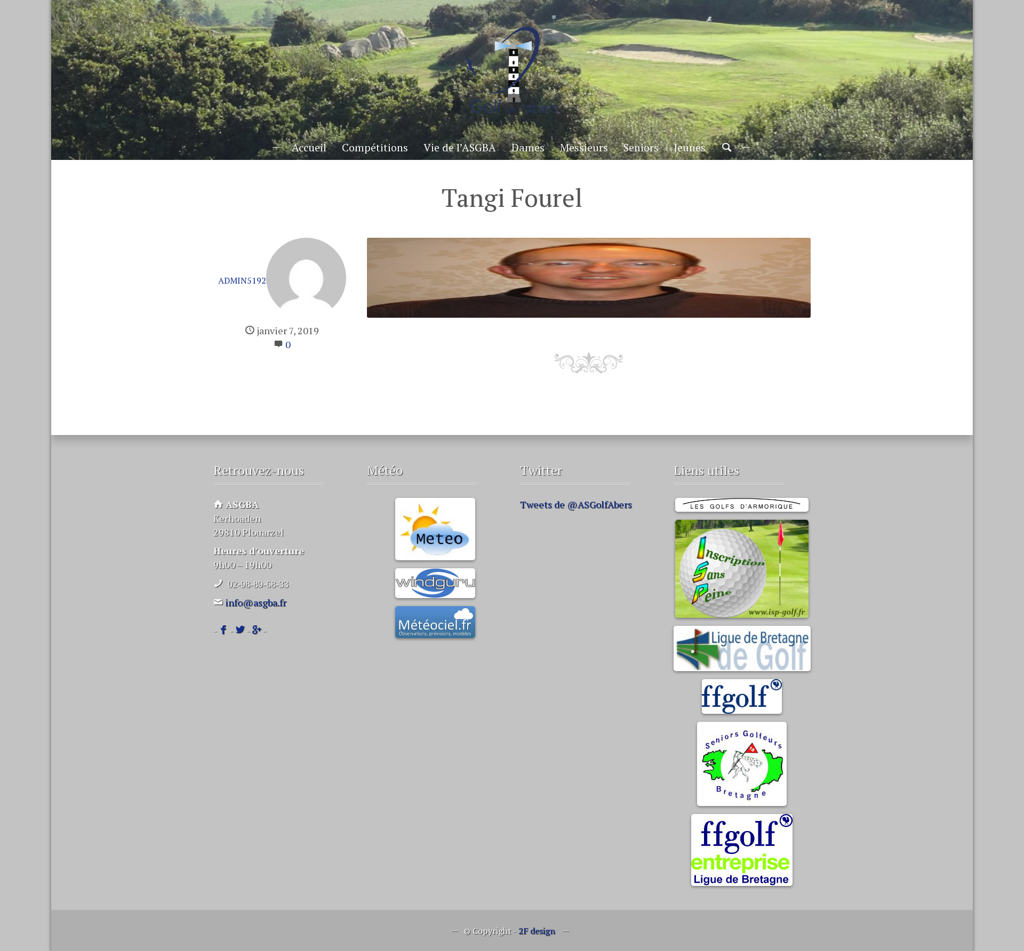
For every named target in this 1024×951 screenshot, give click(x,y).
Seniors (641, 147)
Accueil (309, 147)
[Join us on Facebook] (223, 630)
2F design (536, 931)
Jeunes (690, 147)
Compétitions (375, 147)
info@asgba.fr (255, 602)
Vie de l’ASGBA (459, 147)
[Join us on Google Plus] (256, 630)
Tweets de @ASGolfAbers (576, 504)
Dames (528, 147)
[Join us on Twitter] (240, 630)
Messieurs (584, 147)
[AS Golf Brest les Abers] (512, 70)
